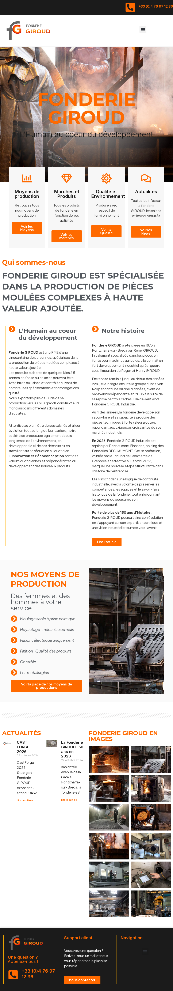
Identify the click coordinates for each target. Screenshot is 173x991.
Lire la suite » (25, 800)
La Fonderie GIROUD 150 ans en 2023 (72, 749)
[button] (142, 29)
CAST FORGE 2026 (23, 747)
